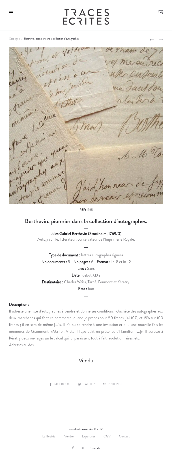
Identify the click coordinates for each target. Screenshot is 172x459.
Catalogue (14, 39)
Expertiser (88, 436)
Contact (124, 436)
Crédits (95, 448)
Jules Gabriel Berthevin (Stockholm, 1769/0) (86, 233)
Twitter (89, 384)
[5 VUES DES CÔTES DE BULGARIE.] (152, 39)
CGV (107, 436)
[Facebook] (73, 448)
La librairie (49, 436)
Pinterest (115, 384)
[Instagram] (82, 448)
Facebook (62, 384)
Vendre (69, 436)
